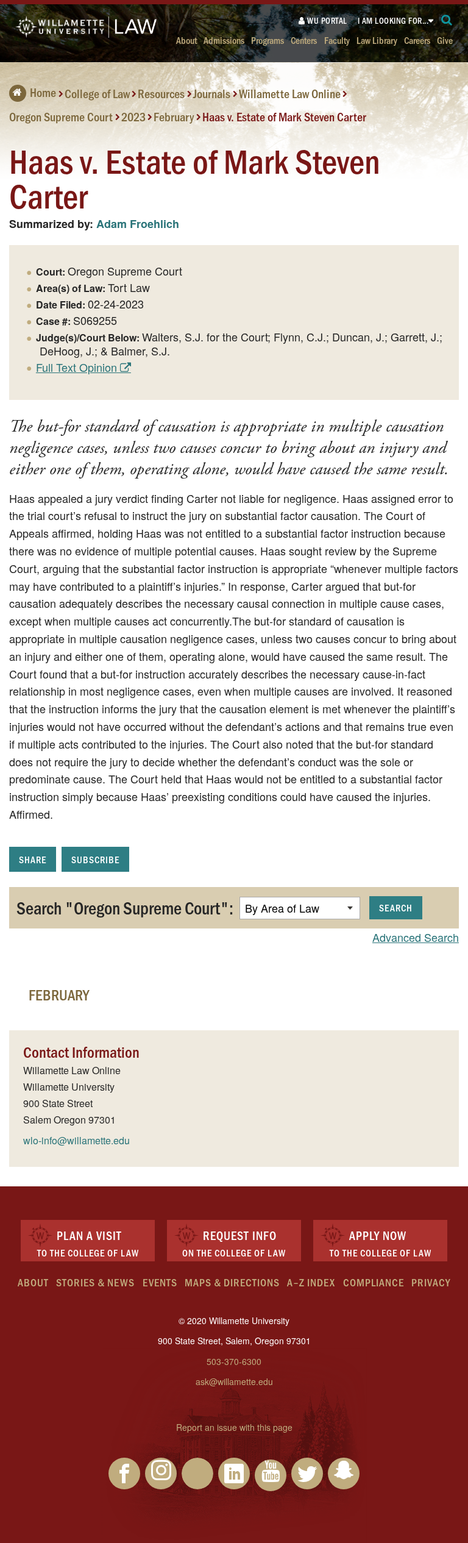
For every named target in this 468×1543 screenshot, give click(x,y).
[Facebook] (124, 1473)
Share (32, 859)
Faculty (337, 40)
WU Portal (326, 20)
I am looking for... (393, 20)
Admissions (224, 40)
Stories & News (95, 1282)
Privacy (430, 1282)
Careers (417, 40)
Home (43, 92)
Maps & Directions (232, 1282)
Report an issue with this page (234, 1427)
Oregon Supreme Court (61, 116)
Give (445, 40)
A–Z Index (311, 1282)
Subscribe (95, 859)
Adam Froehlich (137, 224)
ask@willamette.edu (234, 1381)
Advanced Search (415, 937)
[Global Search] (447, 20)
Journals (211, 93)
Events (160, 1282)
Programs (267, 40)
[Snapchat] (344, 1473)
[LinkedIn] (234, 1473)
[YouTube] (270, 1475)
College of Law (97, 93)
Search (396, 907)
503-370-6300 (234, 1361)
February (174, 116)
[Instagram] (161, 1473)
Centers (304, 40)
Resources (161, 93)
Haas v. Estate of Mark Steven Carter (284, 116)
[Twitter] (307, 1473)
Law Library (376, 40)
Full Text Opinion (76, 367)
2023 (133, 116)
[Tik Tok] (197, 1473)
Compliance (373, 1282)
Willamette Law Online (290, 93)
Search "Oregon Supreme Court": (124, 907)
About (186, 40)
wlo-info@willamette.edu (76, 1140)
